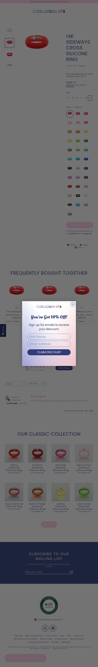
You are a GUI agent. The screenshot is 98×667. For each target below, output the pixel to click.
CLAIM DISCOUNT (49, 352)
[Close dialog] (73, 304)
